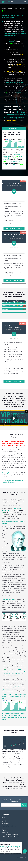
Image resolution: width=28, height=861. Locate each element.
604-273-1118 (16, 836)
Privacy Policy (5, 823)
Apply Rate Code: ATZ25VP (14, 381)
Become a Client (14, 128)
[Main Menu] (25, 2)
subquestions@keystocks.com (10, 834)
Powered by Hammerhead (21, 857)
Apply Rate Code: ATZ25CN (14, 228)
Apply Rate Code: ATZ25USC (14, 280)
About (3, 817)
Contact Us (5, 832)
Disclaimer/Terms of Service (9, 826)
